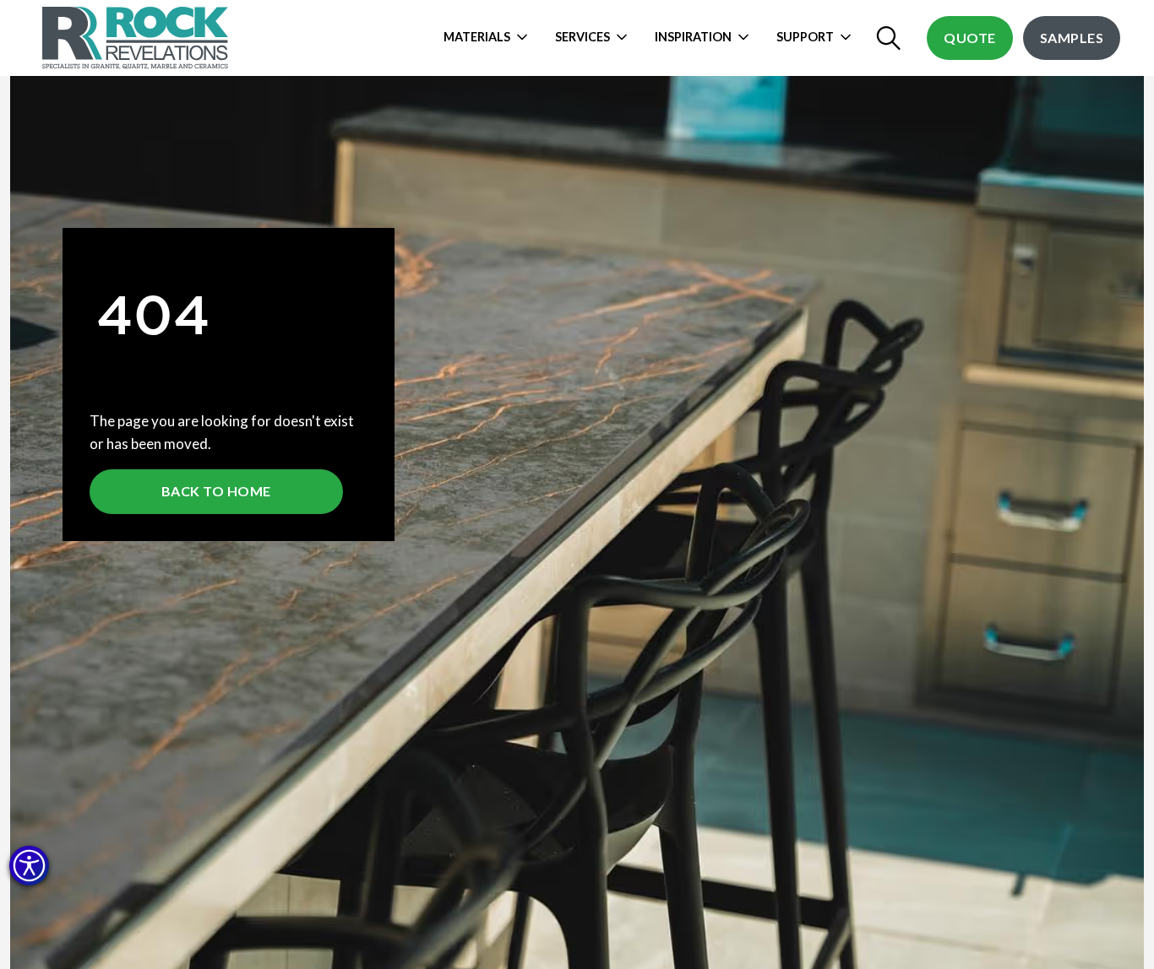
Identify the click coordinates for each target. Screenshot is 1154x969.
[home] (137, 38)
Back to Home (216, 491)
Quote (970, 38)
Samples (1072, 38)
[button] (29, 865)
